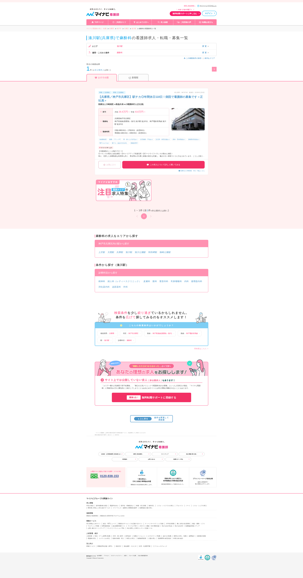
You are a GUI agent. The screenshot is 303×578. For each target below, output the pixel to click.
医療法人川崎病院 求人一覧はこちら (192, 171)
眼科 (155, 281)
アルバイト (179, 505)
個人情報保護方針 (143, 555)
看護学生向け (114, 505)
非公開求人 (99, 70)
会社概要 (99, 555)
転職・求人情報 (141, 505)
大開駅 (111, 252)
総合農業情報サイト (119, 526)
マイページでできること (208, 6)
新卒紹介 (128, 536)
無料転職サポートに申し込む (185, 14)
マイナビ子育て (133, 526)
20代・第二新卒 (118, 536)
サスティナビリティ (116, 555)
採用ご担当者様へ (189, 6)
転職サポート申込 (178, 459)
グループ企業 (132, 555)
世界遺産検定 (106, 526)
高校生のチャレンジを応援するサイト (130, 523)
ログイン (209, 13)
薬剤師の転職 (201, 536)
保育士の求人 (130, 538)
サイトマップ (164, 454)
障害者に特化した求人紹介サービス (99, 508)
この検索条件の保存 (193, 58)
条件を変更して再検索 (153, 419)
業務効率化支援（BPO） (105, 546)
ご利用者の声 (185, 22)
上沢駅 (101, 252)
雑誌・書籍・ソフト (198, 523)
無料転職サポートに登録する (152, 397)
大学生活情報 (170, 523)
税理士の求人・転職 (180, 536)
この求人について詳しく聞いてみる (165, 165)
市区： (130, 333)
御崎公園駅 (165, 252)
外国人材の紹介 (178, 538)
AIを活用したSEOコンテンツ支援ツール (139, 528)
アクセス (106, 555)
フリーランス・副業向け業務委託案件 (125, 508)
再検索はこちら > (201, 349)
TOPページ (99, 22)
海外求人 (151, 505)
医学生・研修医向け (127, 505)
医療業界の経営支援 (164, 538)
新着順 (135, 77)
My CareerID (179, 526)
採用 (125, 555)
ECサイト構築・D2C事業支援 (149, 526)
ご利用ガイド (120, 22)
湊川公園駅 (140, 252)
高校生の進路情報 (92, 516)
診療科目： (125, 340)
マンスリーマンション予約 (115, 528)
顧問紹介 (192, 536)
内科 (186, 281)
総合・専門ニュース (109, 523)
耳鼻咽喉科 (176, 281)
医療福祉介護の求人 (146, 508)
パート (188, 505)
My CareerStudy (167, 526)
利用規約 (124, 459)
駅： (104, 340)
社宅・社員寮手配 (144, 546)
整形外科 (163, 281)
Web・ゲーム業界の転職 (102, 536)
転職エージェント (139, 536)
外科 (125, 287)
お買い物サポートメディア (96, 528)
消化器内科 (104, 287)
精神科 (101, 281)
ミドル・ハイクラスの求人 (165, 505)
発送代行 (118, 546)
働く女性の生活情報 (183, 523)
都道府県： (107, 333)
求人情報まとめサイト (93, 523)
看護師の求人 (92, 538)
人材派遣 (89, 536)
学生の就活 (90, 505)
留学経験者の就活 (101, 505)
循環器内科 (196, 281)
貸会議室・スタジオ (130, 546)
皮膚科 (146, 281)
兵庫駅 (120, 252)
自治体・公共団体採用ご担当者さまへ (111, 454)
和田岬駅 (152, 252)
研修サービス (90, 546)
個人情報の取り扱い (191, 454)
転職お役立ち (207, 22)
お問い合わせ (151, 459)
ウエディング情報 (93, 526)
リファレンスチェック (160, 546)
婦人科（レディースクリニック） (124, 281)
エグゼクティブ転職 (153, 536)
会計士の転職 (167, 536)
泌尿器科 (116, 287)
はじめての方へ (142, 22)
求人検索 (164, 22)
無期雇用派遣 (141, 538)
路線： (159, 333)
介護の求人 (152, 538)
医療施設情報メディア (192, 526)
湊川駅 (129, 252)
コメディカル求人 (104, 538)
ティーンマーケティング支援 (154, 523)
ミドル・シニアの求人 (200, 505)
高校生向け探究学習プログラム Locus (112, 516)
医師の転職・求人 (118, 538)
